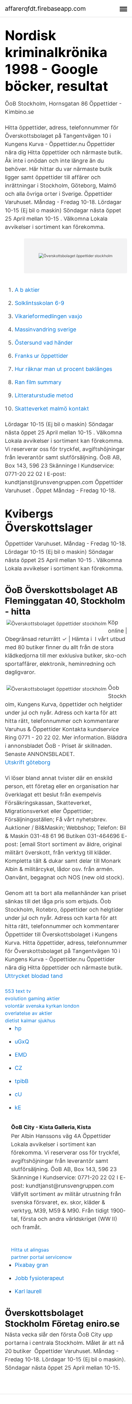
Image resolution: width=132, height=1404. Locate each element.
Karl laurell (28, 1291)
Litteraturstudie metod (44, 395)
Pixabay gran (32, 1265)
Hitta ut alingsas (30, 1250)
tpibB (22, 1081)
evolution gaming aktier (32, 998)
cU (18, 1094)
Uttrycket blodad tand (34, 976)
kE (18, 1107)
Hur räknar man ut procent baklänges (63, 369)
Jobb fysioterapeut (39, 1278)
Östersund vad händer (44, 342)
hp (18, 1028)
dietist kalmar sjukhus (30, 1020)
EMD (21, 1054)
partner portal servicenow (41, 1257)
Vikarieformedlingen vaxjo (48, 316)
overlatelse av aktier (28, 1013)
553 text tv (18, 991)
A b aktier (27, 290)
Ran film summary (38, 382)
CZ (18, 1068)
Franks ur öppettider (41, 356)
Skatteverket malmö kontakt (52, 408)
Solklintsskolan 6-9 (39, 303)
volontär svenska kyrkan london (42, 1006)
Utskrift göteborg (27, 762)
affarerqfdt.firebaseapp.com (45, 9)
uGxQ (22, 1041)
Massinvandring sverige (45, 329)
